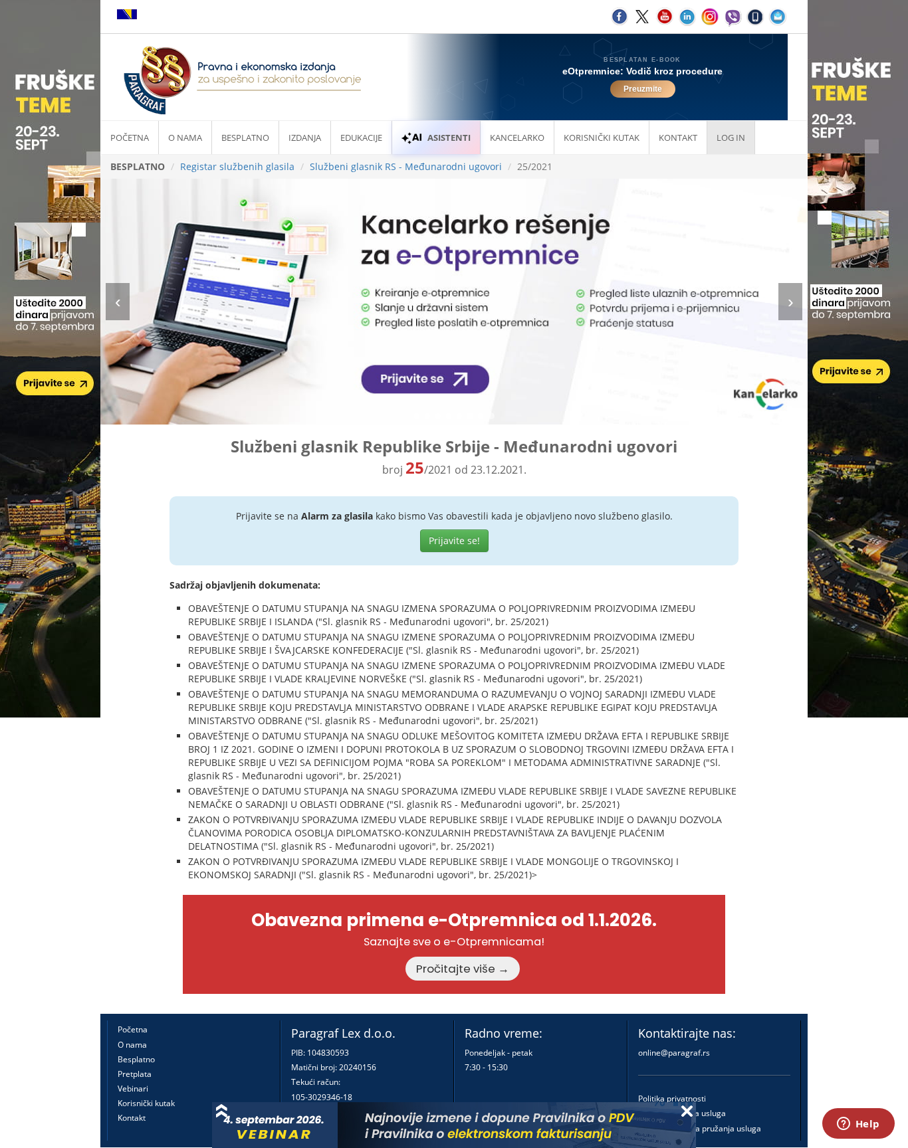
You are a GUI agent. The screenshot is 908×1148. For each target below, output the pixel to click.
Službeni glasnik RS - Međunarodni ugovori (406, 166)
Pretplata (135, 1074)
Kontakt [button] (678, 138)
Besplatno (245, 138)
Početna (129, 138)
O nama (185, 138)
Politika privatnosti (672, 1098)
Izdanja (304, 138)
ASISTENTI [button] (449, 138)
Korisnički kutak (146, 1103)
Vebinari (133, 1088)
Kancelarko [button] (517, 138)
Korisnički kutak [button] (601, 138)
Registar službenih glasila (237, 166)
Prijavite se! (454, 540)
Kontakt (132, 1117)
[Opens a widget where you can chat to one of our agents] (858, 1124)
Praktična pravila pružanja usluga (699, 1128)
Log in (731, 138)
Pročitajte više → (462, 969)
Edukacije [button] (361, 138)
